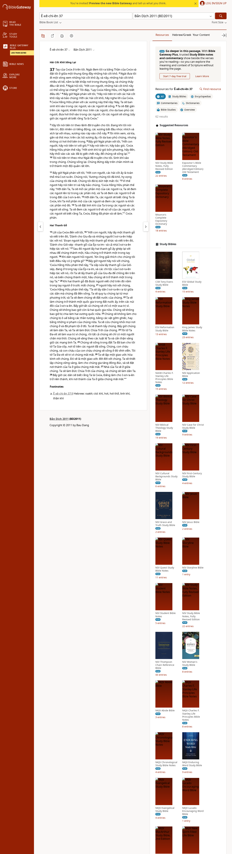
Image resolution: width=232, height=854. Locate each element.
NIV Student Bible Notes (165, 615)
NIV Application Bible (191, 374)
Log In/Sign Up (216, 3)
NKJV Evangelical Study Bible (164, 809)
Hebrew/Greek (181, 35)
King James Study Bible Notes (192, 329)
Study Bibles (168, 244)
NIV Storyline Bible (192, 567)
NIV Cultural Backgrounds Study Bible (166, 476)
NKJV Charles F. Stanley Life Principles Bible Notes (191, 715)
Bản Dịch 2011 (59, 419)
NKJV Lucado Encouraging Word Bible (193, 810)
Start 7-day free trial (174, 76)
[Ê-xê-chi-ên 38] (146, 226)
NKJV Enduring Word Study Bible (192, 764)
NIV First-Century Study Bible (192, 475)
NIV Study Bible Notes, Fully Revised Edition (164, 166)
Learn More (202, 76)
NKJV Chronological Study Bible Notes (166, 764)
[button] (213, 3)
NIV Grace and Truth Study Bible (165, 523)
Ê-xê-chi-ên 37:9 (63, 393)
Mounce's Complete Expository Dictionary (161, 219)
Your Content (201, 35)
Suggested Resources (174, 125)
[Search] (221, 16)
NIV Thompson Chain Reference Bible (164, 665)
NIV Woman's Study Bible (189, 663)
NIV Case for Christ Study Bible (193, 426)
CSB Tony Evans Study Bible (164, 283)
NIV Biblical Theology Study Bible (164, 427)
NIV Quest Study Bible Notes (164, 569)
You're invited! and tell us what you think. (118, 3)
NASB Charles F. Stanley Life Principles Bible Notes (164, 377)
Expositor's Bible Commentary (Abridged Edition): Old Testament (193, 167)
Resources (162, 35)
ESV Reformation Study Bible (164, 329)
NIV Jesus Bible (190, 521)
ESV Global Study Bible (191, 283)
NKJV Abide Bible (165, 710)
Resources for (173, 89)
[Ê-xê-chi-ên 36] (40, 226)
